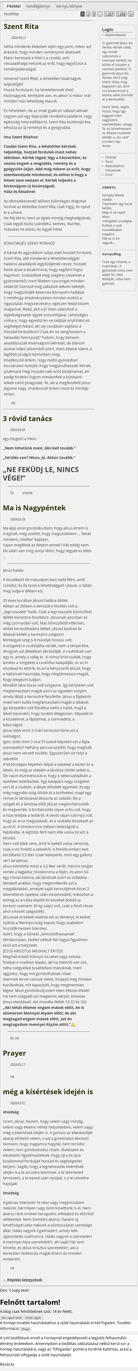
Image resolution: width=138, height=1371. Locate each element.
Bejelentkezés (115, 34)
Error (109, 174)
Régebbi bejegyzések (22, 1279)
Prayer (14, 1053)
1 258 (121, 14)
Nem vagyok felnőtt (11, 1317)
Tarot (109, 161)
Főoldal (13, 6)
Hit (13, 403)
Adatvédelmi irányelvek (114, 168)
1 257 (109, 14)
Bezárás (7, 1364)
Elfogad (25, 1329)
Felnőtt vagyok (33, 1317)
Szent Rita (21, 26)
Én (12, 493)
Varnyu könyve (69, 6)
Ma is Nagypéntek (34, 507)
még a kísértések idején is (48, 1091)
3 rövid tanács (27, 418)
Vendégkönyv (38, 6)
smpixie (27, 493)
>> (131, 14)
